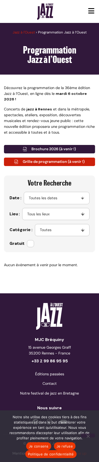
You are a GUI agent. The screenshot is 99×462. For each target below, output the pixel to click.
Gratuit (17, 243)
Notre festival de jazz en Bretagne (49, 393)
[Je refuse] (88, 435)
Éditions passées (49, 374)
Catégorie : (21, 229)
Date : (15, 198)
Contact (50, 383)
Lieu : (15, 214)
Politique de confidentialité (51, 454)
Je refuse (64, 446)
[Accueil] (45, 11)
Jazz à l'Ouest (24, 32)
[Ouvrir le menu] (91, 11)
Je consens (39, 446)
